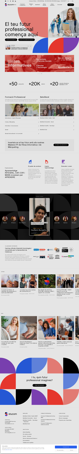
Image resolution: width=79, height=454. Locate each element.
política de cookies (8, 449)
